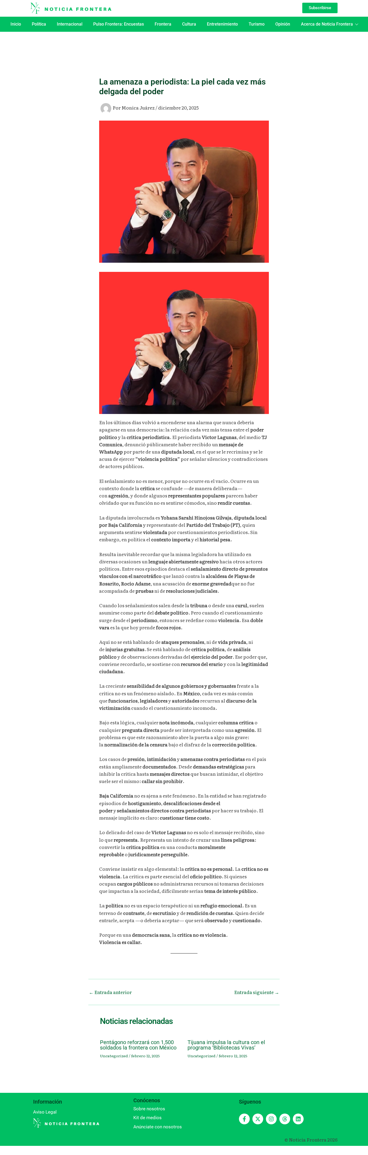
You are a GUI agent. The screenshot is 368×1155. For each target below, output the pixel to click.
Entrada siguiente (256, 992)
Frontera (163, 24)
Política (39, 24)
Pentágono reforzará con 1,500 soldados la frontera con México (138, 1045)
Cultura (189, 24)
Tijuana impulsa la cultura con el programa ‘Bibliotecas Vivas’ (226, 1045)
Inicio (16, 24)
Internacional (69, 24)
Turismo (257, 24)
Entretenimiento (222, 24)
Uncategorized (114, 1055)
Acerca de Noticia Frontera (327, 24)
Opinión (282, 24)
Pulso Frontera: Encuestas (118, 24)
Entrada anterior (110, 992)
